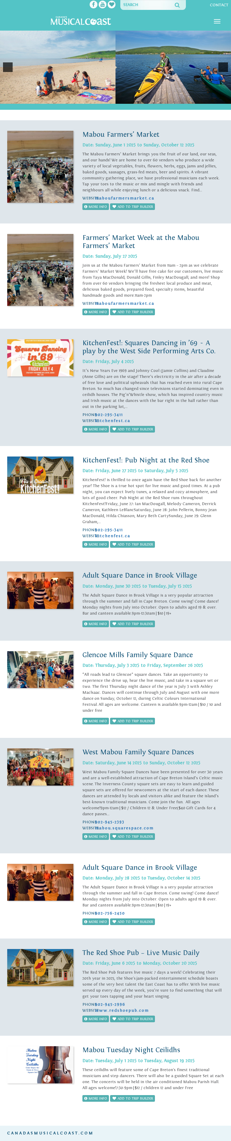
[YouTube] (102, 5)
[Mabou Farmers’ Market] (40, 167)
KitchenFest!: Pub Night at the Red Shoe (145, 460)
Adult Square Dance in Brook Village (139, 575)
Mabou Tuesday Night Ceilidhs (131, 1050)
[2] (106, 99)
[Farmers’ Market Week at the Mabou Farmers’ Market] (40, 270)
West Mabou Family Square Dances (138, 752)
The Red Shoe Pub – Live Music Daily (140, 953)
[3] (112, 99)
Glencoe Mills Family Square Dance (137, 655)
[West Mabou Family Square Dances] (40, 767)
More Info (97, 207)
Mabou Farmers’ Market (120, 134)
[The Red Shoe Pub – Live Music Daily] (40, 967)
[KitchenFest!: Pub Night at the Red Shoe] (40, 475)
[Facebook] (93, 5)
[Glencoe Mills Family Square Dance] (40, 669)
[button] (8, 67)
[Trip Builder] (112, 5)
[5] (125, 99)
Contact (219, 5)
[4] (119, 99)
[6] (131, 99)
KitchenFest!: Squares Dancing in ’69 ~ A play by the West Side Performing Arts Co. (149, 347)
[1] (100, 99)
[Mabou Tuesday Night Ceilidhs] (40, 1064)
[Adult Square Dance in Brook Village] (40, 590)
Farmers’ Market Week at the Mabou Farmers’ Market (140, 242)
